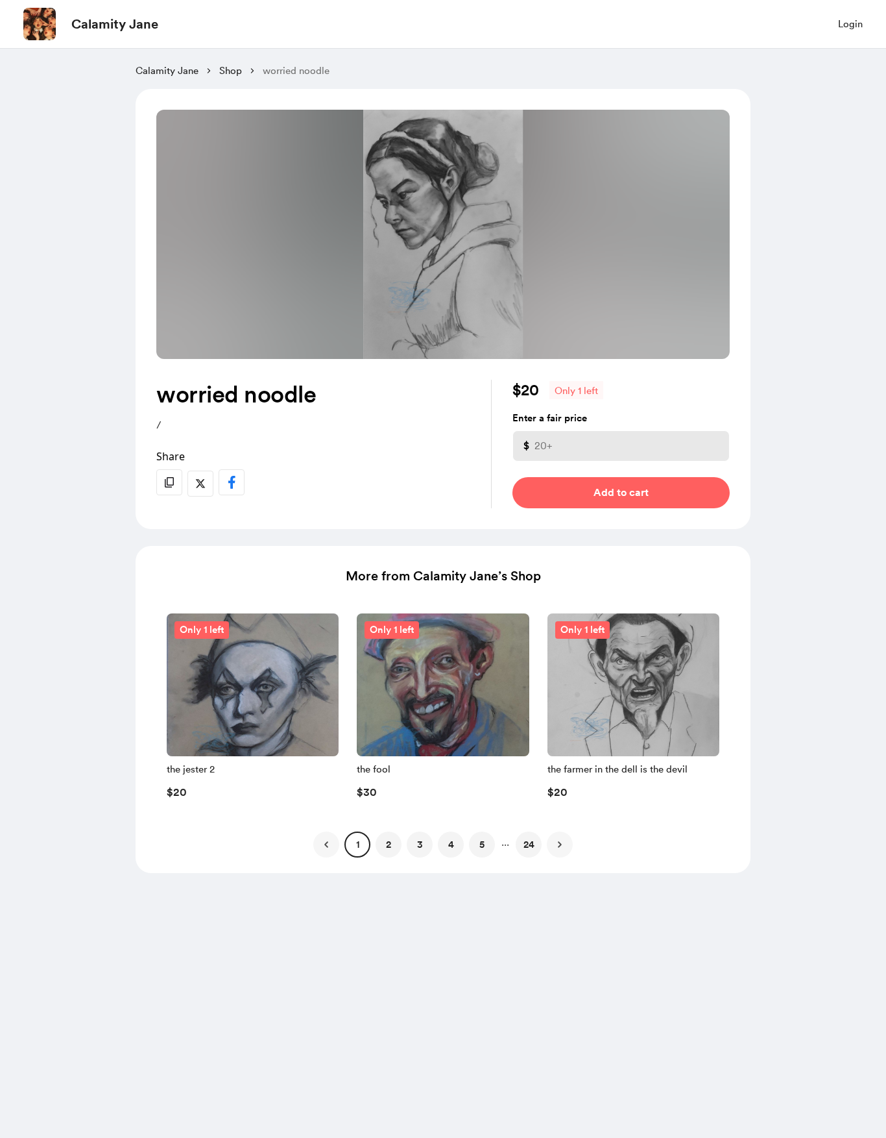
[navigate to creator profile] (39, 24)
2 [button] (388, 844)
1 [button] (357, 844)
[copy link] (169, 482)
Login (850, 24)
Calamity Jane (114, 24)
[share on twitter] (200, 484)
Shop (230, 71)
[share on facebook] (232, 482)
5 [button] (482, 844)
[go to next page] (560, 845)
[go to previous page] (326, 845)
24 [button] (528, 844)
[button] (253, 709)
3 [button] (420, 844)
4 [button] (451, 844)
